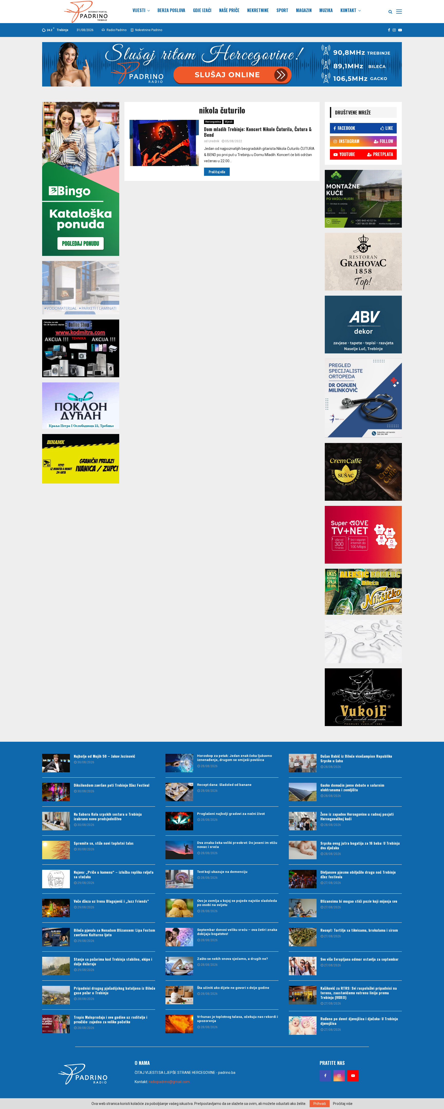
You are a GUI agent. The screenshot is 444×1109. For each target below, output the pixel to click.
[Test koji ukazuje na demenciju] (179, 879)
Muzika (326, 10)
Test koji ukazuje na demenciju (222, 872)
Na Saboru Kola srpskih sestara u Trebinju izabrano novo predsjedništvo (108, 816)
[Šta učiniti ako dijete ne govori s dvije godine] (179, 995)
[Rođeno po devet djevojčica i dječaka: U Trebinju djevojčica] (303, 1025)
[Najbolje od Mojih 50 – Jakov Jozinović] (56, 763)
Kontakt (348, 10)
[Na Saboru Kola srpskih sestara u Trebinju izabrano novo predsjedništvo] (56, 821)
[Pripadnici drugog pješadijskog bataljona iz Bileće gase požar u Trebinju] (56, 995)
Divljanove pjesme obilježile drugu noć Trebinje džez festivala (358, 874)
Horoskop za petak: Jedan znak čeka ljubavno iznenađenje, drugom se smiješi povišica (234, 758)
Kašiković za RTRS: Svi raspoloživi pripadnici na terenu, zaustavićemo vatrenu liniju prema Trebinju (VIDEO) (358, 992)
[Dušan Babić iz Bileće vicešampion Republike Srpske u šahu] (303, 763)
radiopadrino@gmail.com (169, 1082)
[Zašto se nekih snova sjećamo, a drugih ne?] (179, 966)
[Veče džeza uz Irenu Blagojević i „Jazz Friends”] (56, 908)
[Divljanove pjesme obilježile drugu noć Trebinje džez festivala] (303, 879)
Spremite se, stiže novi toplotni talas (104, 843)
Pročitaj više (343, 1103)
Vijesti (139, 10)
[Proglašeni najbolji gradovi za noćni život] (179, 821)
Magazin (304, 10)
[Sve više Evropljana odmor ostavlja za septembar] (303, 966)
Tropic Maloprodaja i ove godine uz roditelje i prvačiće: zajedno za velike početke (110, 1019)
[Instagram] (339, 1075)
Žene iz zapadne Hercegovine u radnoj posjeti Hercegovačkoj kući (357, 816)
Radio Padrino (116, 30)
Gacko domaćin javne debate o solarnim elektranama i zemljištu (352, 787)
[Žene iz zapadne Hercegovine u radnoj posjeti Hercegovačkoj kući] (303, 821)
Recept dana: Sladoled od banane (224, 785)
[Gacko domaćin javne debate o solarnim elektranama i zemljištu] (303, 792)
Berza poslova (171, 10)
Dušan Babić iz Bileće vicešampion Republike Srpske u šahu (356, 758)
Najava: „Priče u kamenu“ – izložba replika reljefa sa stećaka (113, 874)
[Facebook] (325, 1075)
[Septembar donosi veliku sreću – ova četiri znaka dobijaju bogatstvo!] (179, 937)
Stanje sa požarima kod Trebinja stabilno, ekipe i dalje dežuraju (113, 961)
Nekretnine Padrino (148, 30)
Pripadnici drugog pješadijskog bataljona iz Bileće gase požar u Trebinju (114, 990)
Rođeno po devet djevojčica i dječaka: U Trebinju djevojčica (359, 1021)
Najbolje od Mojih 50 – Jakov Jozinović (104, 756)
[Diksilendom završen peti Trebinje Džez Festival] (56, 792)
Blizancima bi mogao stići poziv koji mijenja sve (358, 901)
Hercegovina (213, 121)
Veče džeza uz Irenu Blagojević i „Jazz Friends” (111, 901)
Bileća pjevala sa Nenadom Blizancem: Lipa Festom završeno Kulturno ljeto (114, 932)
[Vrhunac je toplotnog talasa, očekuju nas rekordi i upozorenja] (179, 1024)
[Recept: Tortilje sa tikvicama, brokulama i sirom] (303, 937)
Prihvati (319, 1104)
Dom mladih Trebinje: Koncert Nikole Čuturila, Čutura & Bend (258, 132)
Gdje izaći (202, 10)
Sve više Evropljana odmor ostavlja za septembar (359, 959)
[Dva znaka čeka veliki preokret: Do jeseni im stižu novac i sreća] (179, 850)
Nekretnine (258, 10)
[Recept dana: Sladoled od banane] (179, 792)
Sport (282, 10)
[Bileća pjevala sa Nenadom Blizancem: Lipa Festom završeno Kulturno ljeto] (56, 937)
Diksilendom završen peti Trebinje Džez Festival (111, 785)
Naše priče (229, 10)
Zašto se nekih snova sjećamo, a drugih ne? (232, 959)
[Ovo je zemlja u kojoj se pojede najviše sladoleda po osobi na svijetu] (179, 908)
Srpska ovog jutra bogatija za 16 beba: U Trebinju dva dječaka (360, 845)
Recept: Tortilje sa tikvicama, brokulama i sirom (359, 930)
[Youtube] (353, 1075)
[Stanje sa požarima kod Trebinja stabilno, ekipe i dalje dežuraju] (56, 966)
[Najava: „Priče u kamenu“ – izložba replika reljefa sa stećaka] (56, 879)
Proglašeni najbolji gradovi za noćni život (231, 814)
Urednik (213, 141)
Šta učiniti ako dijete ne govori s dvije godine (233, 988)
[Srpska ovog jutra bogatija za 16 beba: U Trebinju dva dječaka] (303, 850)
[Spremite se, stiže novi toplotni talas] (56, 850)
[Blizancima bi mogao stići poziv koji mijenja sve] (303, 908)
